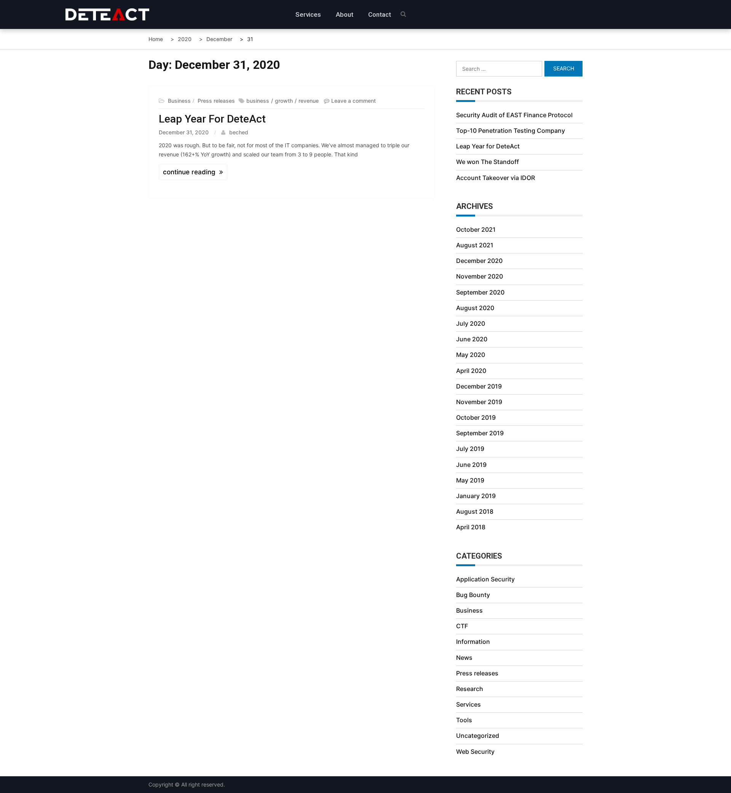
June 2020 (471, 339)
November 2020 (479, 276)
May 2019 (470, 480)
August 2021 (474, 245)
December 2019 (479, 386)
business (257, 100)
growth (284, 100)
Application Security (485, 579)
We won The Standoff (487, 162)
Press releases (216, 100)
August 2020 (475, 308)
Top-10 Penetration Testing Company (510, 130)
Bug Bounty (473, 595)
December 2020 (479, 260)
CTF (462, 626)
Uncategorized (477, 735)
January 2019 (476, 496)
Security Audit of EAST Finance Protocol (514, 115)
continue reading (189, 172)
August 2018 (474, 511)
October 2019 (476, 417)
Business (179, 100)
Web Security (475, 751)
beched (238, 132)
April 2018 (470, 527)
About (344, 14)
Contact (379, 14)
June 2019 (471, 464)
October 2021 (476, 229)
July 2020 (470, 323)
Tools (464, 720)
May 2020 (470, 354)
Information (473, 641)
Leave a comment (353, 100)
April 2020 (471, 370)
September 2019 (480, 433)
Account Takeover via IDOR (495, 178)
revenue (308, 100)
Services (308, 14)
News (464, 657)
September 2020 (480, 292)
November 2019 (479, 402)
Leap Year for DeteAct (212, 119)
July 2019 (470, 448)
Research (469, 689)
